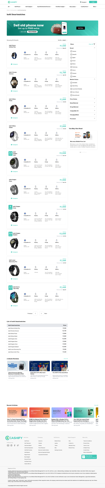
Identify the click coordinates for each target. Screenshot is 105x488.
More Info (85, 437)
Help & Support (72, 437)
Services (26, 437)
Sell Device (57, 437)
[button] (93, 2)
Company (40, 437)
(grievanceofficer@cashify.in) (14, 475)
